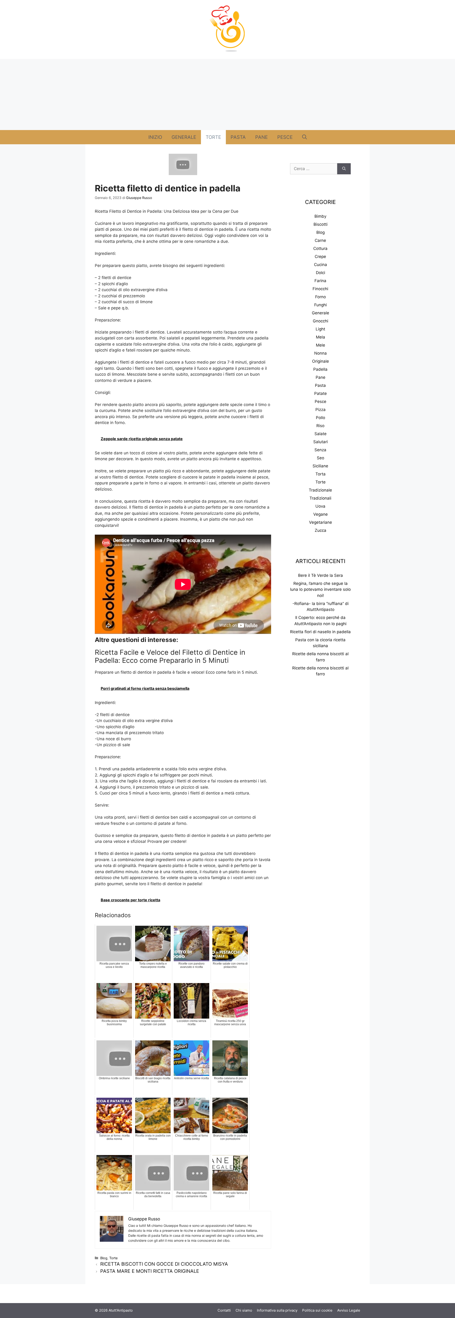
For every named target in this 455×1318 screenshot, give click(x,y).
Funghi (320, 304)
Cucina (320, 264)
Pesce (285, 137)
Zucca (320, 530)
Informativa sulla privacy (277, 1310)
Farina (320, 280)
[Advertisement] (227, 94)
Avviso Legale (348, 1310)
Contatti (224, 1310)
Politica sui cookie (317, 1310)
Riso (320, 425)
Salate (320, 433)
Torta (320, 474)
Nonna (320, 353)
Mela (320, 337)
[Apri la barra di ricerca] (304, 137)
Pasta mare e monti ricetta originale (149, 1271)
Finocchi (320, 288)
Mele (320, 345)
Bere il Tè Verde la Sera (320, 575)
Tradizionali (320, 498)
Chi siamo (244, 1310)
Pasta (238, 137)
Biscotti (321, 224)
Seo (320, 458)
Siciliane (320, 466)
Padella (320, 369)
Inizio (155, 137)
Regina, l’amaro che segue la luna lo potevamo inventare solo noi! (320, 589)
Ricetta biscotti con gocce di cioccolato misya (164, 1264)
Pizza (320, 409)
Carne (320, 240)
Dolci (320, 272)
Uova (320, 506)
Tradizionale (320, 490)
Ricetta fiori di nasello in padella (320, 631)
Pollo (320, 417)
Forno (320, 296)
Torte (213, 137)
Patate (320, 393)
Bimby (320, 216)
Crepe (320, 256)
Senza (320, 449)
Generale (184, 137)
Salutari (320, 441)
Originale (320, 361)
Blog (103, 1258)
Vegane (320, 514)
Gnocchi (320, 321)
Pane (261, 137)
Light (320, 329)
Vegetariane (320, 522)
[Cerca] (344, 169)
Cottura (320, 248)
